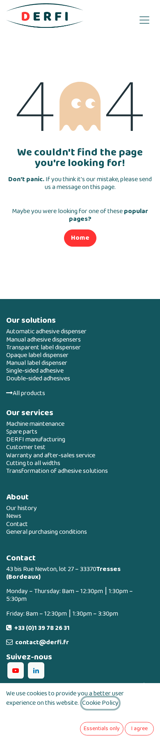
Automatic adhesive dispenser (46, 331)
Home (80, 238)
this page (102, 187)
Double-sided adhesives (38, 378)
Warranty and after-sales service (50, 455)
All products (29, 393)
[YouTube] (15, 670)
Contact (17, 524)
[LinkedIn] (36, 670)
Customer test (26, 447)
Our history (21, 508)
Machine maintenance (35, 424)
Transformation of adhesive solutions (57, 471)
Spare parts (21, 432)
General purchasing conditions (46, 532)
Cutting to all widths (33, 463)
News (13, 516)
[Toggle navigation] (144, 19)
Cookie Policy (100, 703)
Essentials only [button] (102, 728)
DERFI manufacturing (35, 439)
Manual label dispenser (36, 363)
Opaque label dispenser (37, 355)
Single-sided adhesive (35, 371)
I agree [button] (139, 728)
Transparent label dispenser (43, 347)
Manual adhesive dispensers (43, 340)
